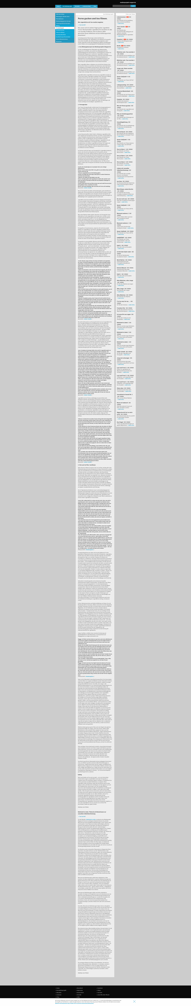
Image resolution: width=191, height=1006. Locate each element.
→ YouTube (99, 992)
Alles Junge (120, 288)
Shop (95, 6)
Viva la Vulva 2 (121, 155)
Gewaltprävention (60, 30)
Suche (133, 6)
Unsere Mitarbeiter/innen (62, 39)
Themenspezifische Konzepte (63, 23)
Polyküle (119, 99)
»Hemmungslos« (89, 549)
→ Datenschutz (80, 992)
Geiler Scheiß (121, 351)
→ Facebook (99, 988)
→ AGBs (78, 997)
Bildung (58, 25)
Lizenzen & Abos (87, 6)
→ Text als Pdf (82, 25)
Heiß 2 (119, 245)
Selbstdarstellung (60, 14)
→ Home (57, 988)
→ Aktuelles (58, 992)
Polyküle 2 (120, 39)
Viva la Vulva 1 (121, 149)
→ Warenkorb (79, 988)
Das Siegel (120, 422)
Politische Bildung (60, 32)
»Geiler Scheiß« (88, 187)
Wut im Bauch (121, 132)
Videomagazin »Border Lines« (63, 16)
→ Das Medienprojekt (60, 990)
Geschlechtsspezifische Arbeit (63, 37)
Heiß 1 (119, 274)
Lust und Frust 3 (122, 368)
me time (119, 181)
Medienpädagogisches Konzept (63, 21)
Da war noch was (122, 199)
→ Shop (57, 997)
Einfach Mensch (122, 268)
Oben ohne (120, 388)
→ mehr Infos (120, 23)
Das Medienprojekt (67, 6)
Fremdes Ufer (121, 308)
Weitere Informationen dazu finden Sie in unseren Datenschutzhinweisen (74, 1003)
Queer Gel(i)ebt (122, 231)
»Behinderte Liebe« (91, 819)
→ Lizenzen (58, 994)
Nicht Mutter (121, 260)
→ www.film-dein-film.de (102, 994)
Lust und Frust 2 (122, 375)
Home (58, 6)
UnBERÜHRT (121, 237)
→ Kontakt (78, 994)
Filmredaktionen (59, 19)
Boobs (119, 46)
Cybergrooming (121, 85)
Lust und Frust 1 (122, 382)
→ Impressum (79, 990)
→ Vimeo (98, 990)
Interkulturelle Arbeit (61, 34)
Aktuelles (77, 6)
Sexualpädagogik (60, 28)
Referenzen (59, 41)
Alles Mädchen (121, 295)
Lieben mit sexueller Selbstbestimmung (123, 169)
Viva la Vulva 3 (121, 162)
